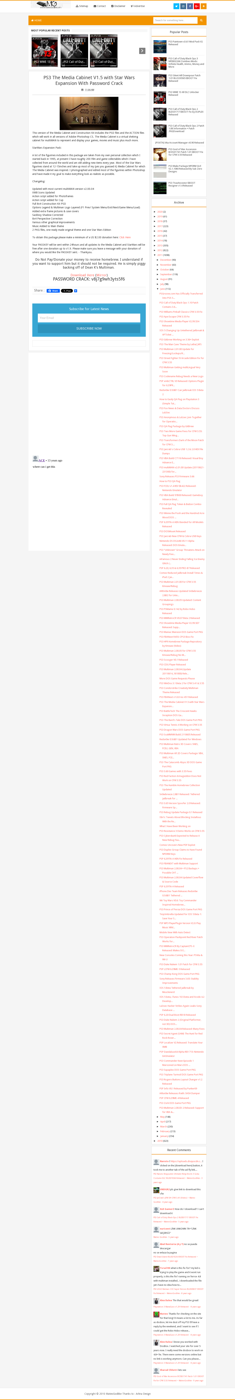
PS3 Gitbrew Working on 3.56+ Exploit (179, 339)
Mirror (101, 275)
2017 (159, 226)
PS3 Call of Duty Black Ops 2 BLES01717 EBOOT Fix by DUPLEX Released (186, 112)
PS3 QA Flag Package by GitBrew (177, 426)
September (166, 274)
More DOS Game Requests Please (177, 678)
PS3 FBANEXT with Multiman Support (179, 863)
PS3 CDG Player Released (173, 664)
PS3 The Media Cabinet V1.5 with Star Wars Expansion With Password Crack (89, 80)
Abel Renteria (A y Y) (172, 1244)
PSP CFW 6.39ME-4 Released (174, 1098)
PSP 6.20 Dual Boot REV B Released (178, 1014)
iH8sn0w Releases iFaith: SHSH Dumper (180, 1093)
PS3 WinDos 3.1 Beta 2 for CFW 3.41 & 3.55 (182, 683)
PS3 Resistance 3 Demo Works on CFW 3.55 (182, 831)
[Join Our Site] (204, 6)
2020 (159, 211)
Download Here (82, 275)
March (163, 1126)
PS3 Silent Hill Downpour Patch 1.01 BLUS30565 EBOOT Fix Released (184, 78)
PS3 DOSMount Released (173, 531)
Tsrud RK (165, 1268)
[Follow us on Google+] (197, 6)
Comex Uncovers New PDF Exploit (177, 845)
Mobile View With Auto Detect (175, 932)
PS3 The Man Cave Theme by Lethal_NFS (181, 344)
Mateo (164, 1313)
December (165, 259)
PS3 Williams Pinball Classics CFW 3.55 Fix (181, 311)
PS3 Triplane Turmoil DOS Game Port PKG (181, 1074)
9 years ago (198, 1380)
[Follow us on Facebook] (190, 6)
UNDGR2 (165, 1189)
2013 (159, 245)
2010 (159, 1141)
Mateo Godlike (160, 1237)
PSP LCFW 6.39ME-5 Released (175, 969)
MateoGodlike (114, 1393)
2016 (159, 231)
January (164, 1136)
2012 (159, 250)
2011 (159, 255)
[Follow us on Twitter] (176, 6)
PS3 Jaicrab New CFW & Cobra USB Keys (180, 536)
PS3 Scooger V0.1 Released (174, 659)
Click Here (125, 237)
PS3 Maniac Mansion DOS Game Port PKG (181, 632)
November (165, 264)
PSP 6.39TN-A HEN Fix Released (176, 858)
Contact (101, 6)
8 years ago (186, 1293)
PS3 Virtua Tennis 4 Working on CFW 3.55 (181, 724)
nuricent (165, 1228)
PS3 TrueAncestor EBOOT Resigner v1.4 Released (182, 184)
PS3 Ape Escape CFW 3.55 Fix (175, 316)
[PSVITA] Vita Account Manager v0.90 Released (179, 142)
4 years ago (167, 1202)
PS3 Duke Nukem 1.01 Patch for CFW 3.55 (181, 964)
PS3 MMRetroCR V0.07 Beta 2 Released (180, 618)
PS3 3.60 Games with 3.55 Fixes (176, 771)
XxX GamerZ (167, 1209)
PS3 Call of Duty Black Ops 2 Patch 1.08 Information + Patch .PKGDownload (186, 128)
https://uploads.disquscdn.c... (186, 1161)
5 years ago (183, 1222)
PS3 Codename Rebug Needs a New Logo (181, 376)
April (162, 1121)
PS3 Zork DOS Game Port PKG (175, 1103)
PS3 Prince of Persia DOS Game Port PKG (181, 909)
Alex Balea (166, 1300)
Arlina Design (143, 1393)
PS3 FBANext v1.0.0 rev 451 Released (179, 697)
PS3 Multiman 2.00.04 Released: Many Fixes (182, 1028)
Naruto (164, 1161)
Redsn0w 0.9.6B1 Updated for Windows (180, 739)
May (162, 1116)
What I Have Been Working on (175, 826)
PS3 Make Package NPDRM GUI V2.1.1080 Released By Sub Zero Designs (185, 169)
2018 (159, 221)
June (162, 288)
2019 (159, 216)
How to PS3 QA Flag (170, 481)
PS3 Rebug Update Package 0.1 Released (181, 812)
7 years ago (173, 1261)
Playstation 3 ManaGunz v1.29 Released (171, 1307)
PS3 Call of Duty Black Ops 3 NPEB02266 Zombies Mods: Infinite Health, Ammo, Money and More (186, 62)
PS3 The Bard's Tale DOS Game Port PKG (181, 720)
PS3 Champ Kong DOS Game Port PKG (179, 974)
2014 (159, 240)
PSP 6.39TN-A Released (172, 886)
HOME (38, 20)
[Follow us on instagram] (183, 6)
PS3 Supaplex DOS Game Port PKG (178, 1069)
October (164, 269)
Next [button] (142, 51)
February (165, 1131)
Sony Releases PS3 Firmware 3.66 (177, 476)
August (164, 279)
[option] (45, 50)
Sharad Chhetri (169, 1370)
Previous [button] (36, 51)
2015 (159, 235)
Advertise (139, 6)
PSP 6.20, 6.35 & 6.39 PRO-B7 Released (180, 568)
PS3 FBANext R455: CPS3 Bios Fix (177, 636)
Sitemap (83, 6)
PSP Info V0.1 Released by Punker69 (178, 1088)
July (162, 284)
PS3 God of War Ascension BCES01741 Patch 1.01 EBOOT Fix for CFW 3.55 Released (186, 152)
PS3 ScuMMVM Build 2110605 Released (180, 734)
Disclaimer (119, 6)
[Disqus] (89, 403)
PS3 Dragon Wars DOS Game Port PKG (180, 729)
